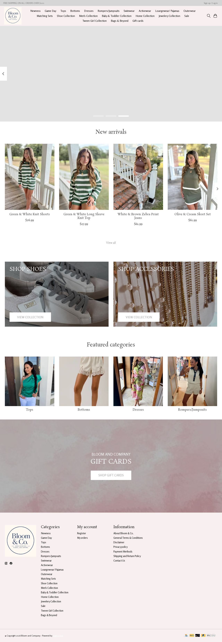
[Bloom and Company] (13, 16)
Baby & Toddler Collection (116, 16)
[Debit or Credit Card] (197, 635)
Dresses (88, 11)
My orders (82, 537)
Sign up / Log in (211, 3)
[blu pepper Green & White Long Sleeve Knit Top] (84, 177)
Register (81, 533)
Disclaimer (118, 542)
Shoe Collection (66, 16)
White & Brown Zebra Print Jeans (138, 216)
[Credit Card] (186, 635)
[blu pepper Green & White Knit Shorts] (29, 177)
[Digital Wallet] (211, 635)
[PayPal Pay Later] (203, 635)
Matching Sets (45, 16)
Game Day (50, 11)
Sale (186, 16)
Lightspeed (58, 635)
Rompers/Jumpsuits (108, 11)
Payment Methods (122, 551)
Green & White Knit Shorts (29, 214)
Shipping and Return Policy (127, 556)
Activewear (145, 11)
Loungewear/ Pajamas (167, 11)
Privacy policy (120, 546)
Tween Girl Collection (94, 20)
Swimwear (129, 11)
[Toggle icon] (208, 16)
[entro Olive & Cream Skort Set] (192, 177)
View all (111, 242)
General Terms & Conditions (128, 537)
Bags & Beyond (119, 20)
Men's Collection (88, 16)
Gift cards (138, 20)
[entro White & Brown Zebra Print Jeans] (138, 177)
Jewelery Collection (169, 16)
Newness (35, 11)
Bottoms (75, 11)
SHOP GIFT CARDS (111, 475)
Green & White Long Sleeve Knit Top (83, 216)
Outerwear (189, 11)
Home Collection (145, 16)
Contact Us (119, 560)
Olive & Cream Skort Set (192, 214)
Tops (63, 11)
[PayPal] (192, 635)
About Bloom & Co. (123, 533)
